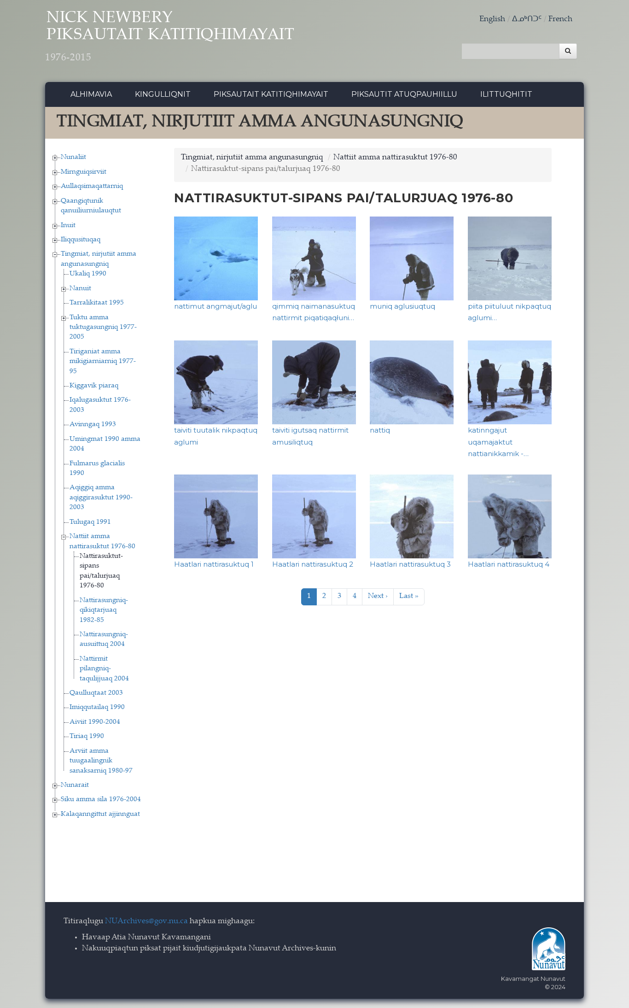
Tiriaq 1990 (87, 736)
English (492, 19)
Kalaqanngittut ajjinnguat (100, 814)
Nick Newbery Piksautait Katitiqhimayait (170, 37)
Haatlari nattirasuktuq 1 (214, 564)
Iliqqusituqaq (80, 239)
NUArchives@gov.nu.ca (146, 922)
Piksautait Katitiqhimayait (271, 94)
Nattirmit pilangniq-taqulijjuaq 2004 (104, 669)
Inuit (68, 225)
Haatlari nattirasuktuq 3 (410, 564)
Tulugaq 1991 (90, 522)
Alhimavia (91, 94)
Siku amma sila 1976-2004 (101, 799)
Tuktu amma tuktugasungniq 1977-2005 (103, 327)
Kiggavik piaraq (94, 385)
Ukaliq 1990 (88, 273)
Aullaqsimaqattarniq (92, 186)
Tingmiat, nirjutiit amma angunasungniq (252, 158)
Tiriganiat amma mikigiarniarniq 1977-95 (103, 361)
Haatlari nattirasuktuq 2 (312, 564)
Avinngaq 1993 (93, 424)
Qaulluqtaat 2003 (96, 693)
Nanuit (80, 288)
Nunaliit (73, 157)
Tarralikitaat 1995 (97, 302)
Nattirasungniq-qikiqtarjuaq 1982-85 (104, 610)
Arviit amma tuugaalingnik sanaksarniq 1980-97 (101, 761)
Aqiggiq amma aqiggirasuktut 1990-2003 (101, 497)
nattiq (380, 430)
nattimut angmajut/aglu (215, 306)
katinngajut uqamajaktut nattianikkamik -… (498, 442)
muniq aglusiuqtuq (402, 306)
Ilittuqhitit (506, 94)
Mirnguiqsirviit (83, 172)
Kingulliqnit (163, 94)
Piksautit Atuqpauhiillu (404, 94)
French (560, 19)
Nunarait (75, 785)
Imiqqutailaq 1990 (97, 707)
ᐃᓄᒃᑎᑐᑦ (527, 19)
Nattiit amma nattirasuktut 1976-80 (395, 158)
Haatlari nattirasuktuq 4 (508, 564)
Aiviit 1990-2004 (95, 722)
